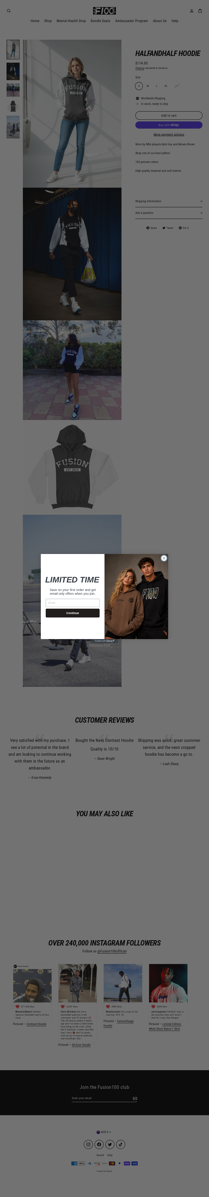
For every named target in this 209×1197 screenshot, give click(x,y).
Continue (72, 613)
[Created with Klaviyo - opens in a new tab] (104, 641)
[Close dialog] (164, 558)
